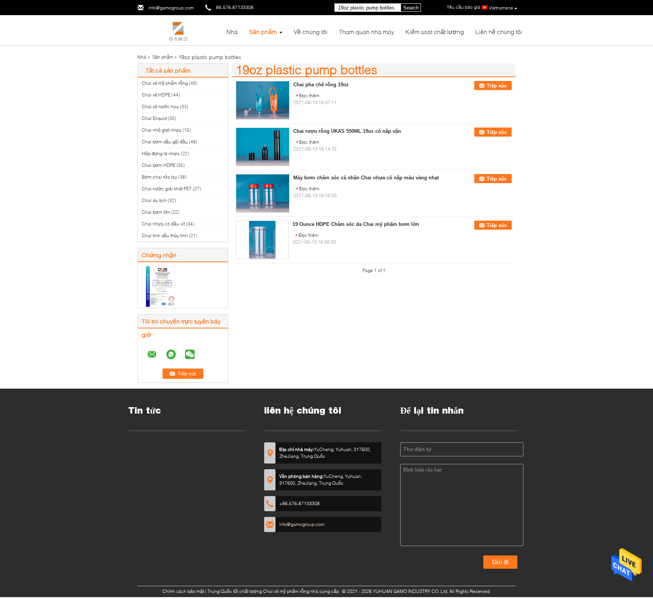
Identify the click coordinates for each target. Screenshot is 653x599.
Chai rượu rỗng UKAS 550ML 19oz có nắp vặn (347, 131)
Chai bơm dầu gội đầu (165, 142)
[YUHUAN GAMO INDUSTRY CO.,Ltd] (179, 30)
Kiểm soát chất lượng (434, 31)
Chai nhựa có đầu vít (163, 224)
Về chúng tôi (311, 31)
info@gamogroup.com (171, 8)
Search (411, 8)
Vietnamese (501, 8)
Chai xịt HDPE (156, 95)
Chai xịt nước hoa (160, 106)
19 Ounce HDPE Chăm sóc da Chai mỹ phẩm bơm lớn (355, 224)
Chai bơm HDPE (158, 165)
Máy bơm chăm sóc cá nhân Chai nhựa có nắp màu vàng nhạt (366, 177)
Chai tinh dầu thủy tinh (165, 235)
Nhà (232, 31)
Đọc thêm (309, 95)
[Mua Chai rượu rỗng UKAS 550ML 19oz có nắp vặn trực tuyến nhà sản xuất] (262, 147)
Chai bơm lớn (156, 212)
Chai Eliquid (154, 118)
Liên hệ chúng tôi (498, 31)
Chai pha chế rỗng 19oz (321, 84)
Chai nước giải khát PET (167, 188)
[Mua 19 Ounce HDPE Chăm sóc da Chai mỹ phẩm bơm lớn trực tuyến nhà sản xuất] (262, 240)
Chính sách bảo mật (183, 591)
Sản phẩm (263, 31)
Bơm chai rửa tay (159, 177)
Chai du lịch (154, 200)
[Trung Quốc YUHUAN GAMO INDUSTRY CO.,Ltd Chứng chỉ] (160, 286)
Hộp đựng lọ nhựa (160, 153)
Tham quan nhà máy (366, 31)
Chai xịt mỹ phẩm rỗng (165, 83)
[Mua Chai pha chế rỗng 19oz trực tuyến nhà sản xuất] (262, 100)
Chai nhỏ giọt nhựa (161, 130)
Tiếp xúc (497, 86)
